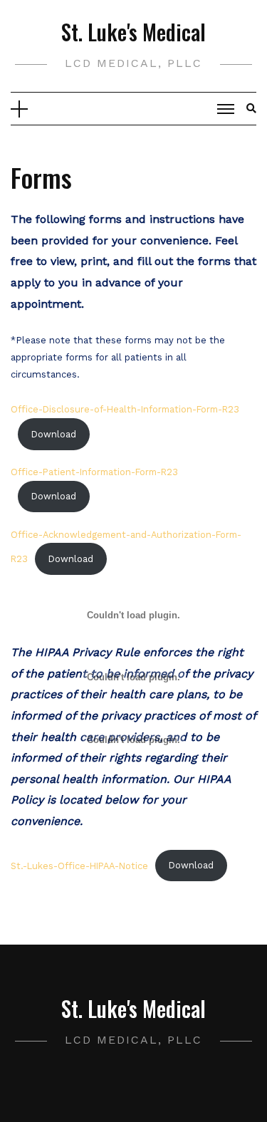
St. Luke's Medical (133, 32)
